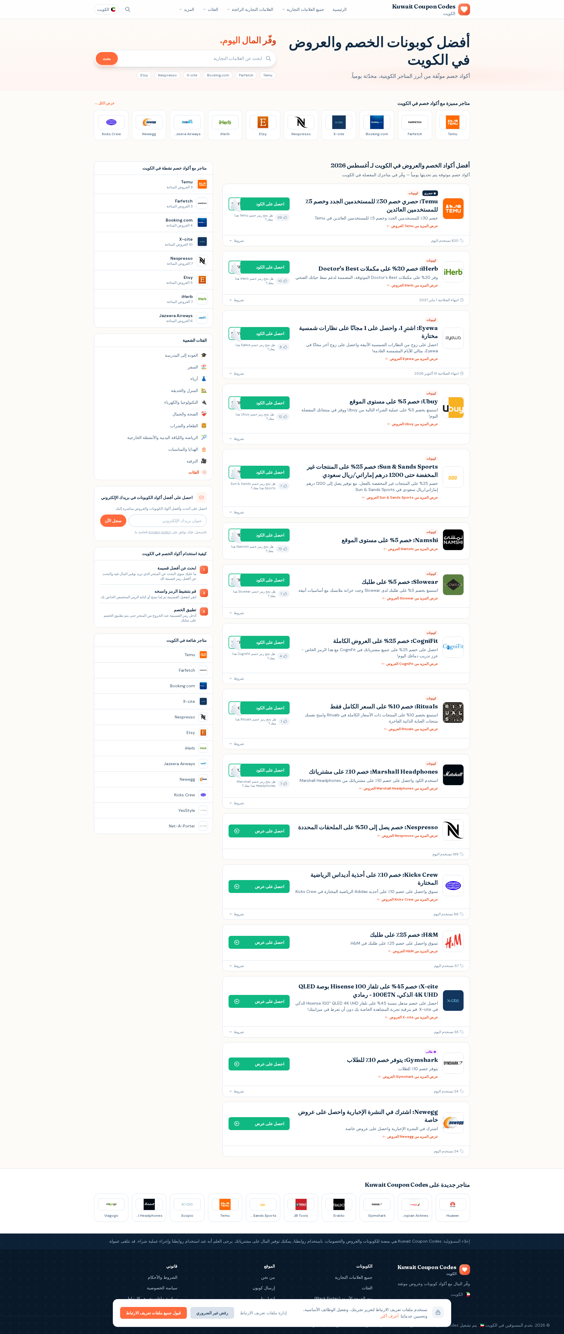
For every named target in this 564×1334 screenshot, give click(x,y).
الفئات (213, 9)
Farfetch (246, 75)
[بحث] (127, 9)
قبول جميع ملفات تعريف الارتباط (153, 1312)
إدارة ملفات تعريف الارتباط (263, 1312)
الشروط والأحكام (162, 1277)
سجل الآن (113, 520)
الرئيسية (340, 9)
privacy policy (159, 532)
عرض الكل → (104, 103)
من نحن (268, 1277)
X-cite (192, 75)
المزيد (189, 9)
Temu (267, 75)
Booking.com (218, 75)
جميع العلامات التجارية (305, 9)
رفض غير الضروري (212, 1312)
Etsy (144, 75)
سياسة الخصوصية (162, 1288)
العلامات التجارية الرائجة (252, 9)
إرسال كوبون (264, 1288)
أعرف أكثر (389, 1316)
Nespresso (167, 75)
